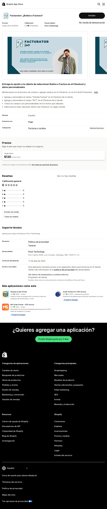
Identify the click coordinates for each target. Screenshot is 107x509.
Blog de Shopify (9, 436)
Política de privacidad (38, 242)
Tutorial (32, 245)
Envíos (57, 399)
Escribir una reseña (11, 212)
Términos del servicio (12, 482)
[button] (27, 295)
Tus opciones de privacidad (15, 501)
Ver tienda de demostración (92, 22)
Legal (56, 450)
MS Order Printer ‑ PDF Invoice (22, 305)
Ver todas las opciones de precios (45, 165)
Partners (58, 441)
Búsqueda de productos (13, 375)
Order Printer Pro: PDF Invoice (74, 292)
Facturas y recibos (37, 128)
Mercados (59, 375)
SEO (56, 394)
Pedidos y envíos (10, 385)
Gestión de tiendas (11, 399)
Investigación (8, 441)
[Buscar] (99, 4)
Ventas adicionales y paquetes (68, 385)
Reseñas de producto (64, 380)
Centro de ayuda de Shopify (15, 421)
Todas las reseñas (11, 217)
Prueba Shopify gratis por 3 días (53, 339)
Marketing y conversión (13, 394)
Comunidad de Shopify (12, 431)
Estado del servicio (63, 455)
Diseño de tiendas (10, 390)
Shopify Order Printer (18, 292)
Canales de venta (10, 370)
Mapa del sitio (8, 495)
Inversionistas (60, 431)
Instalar (92, 15)
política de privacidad (64, 270)
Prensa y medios (62, 436)
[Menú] (103, 4)
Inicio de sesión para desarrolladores (19, 475)
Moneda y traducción (64, 404)
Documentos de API (11, 426)
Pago (30, 122)
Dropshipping (60, 370)
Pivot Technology (51, 26)
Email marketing (61, 390)
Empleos (58, 426)
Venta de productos (11, 380)
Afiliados (58, 446)
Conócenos (59, 421)
